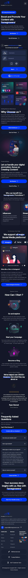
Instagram (12, 547)
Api (2, 544)
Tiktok (11, 540)
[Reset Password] (16, 63)
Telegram (12, 544)
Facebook (12, 534)
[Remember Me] (11, 63)
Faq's (2, 547)
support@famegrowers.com (12, 527)
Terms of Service (14, 569)
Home (2, 534)
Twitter (12, 537)
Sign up (20, 47)
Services (3, 540)
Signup (2, 537)
